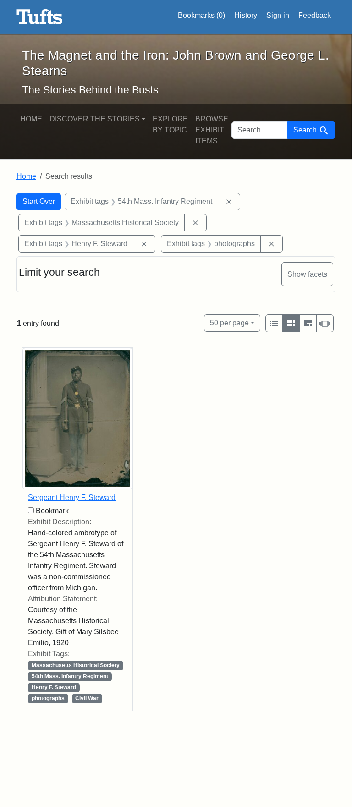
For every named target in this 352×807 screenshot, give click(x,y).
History (245, 15)
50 (229, 322)
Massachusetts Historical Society (76, 665)
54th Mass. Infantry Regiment (70, 676)
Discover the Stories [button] (95, 119)
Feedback (314, 15)
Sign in (277, 15)
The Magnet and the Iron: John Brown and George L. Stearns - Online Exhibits (39, 17)
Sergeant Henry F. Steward (72, 497)
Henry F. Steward (54, 687)
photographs (48, 698)
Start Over (38, 201)
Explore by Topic (170, 124)
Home (31, 119)
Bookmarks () (201, 15)
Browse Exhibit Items (211, 130)
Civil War (87, 698)
